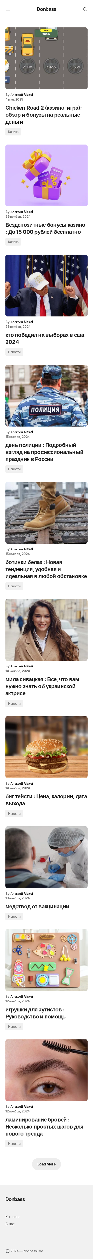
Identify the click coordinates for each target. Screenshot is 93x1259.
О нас (9, 1224)
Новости (14, 352)
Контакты (12, 1216)
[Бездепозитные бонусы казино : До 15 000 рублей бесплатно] (46, 175)
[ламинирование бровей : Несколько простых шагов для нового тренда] (46, 1070)
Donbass (46, 9)
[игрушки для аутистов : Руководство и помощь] (46, 960)
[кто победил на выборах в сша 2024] (46, 285)
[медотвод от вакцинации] (46, 857)
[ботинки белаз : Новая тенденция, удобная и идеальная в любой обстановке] (46, 513)
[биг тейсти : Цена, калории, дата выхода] (46, 747)
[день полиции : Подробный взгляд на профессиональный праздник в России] (46, 396)
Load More (46, 1164)
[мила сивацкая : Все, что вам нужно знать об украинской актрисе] (46, 630)
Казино (13, 132)
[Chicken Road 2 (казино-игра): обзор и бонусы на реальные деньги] (46, 58)
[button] (8, 9)
